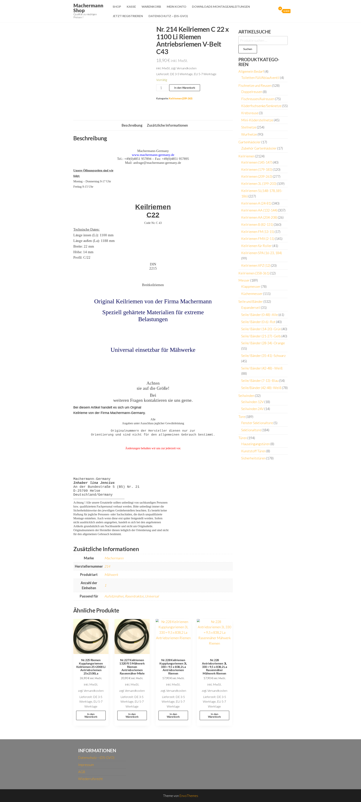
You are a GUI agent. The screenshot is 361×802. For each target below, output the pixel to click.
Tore (241, 417)
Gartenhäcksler (249, 142)
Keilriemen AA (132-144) (259, 210)
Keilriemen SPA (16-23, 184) (261, 253)
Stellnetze (248, 127)
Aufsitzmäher (114, 596)
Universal (152, 596)
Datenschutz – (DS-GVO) (168, 16)
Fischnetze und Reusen (255, 85)
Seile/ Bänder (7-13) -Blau (259, 380)
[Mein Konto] (273, 11)
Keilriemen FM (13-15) (257, 232)
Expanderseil (250, 307)
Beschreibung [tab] (132, 125)
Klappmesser (250, 286)
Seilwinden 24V (252, 409)
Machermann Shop (88, 7)
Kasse (131, 6)
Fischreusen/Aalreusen (258, 99)
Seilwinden (246, 395)
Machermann (114, 558)
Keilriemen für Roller (256, 246)
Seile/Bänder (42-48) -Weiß (261, 388)
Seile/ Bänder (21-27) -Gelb (261, 336)
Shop (117, 6)
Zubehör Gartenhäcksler (259, 148)
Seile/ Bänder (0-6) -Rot (258, 322)
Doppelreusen (251, 92)
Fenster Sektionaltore (257, 423)
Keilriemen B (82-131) (257, 224)
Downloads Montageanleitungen (221, 6)
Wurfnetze (249, 134)
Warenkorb (151, 6)
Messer (244, 280)
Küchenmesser (251, 293)
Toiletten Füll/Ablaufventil (260, 78)
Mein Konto (176, 6)
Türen (242, 438)
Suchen (247, 49)
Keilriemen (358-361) (253, 273)
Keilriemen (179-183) (256, 169)
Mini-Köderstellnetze (257, 120)
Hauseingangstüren (255, 444)
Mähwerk (111, 574)
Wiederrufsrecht (90, 779)
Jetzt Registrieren (128, 16)
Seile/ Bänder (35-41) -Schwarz (263, 355)
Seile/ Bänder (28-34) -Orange (263, 343)
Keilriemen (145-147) (256, 162)
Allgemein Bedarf (251, 71)
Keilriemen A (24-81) (256, 203)
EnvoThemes (188, 796)
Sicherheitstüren (253, 458)
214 (107, 566)
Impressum (86, 765)
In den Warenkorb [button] (90, 715)
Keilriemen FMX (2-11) (257, 238)
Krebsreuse (249, 113)
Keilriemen (246, 156)
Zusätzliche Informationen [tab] (167, 125)
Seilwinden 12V (252, 402)
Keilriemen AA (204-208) (259, 217)
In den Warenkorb (184, 87)
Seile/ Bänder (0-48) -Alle (259, 315)
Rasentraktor (134, 596)
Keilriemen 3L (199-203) (258, 183)
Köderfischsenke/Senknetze (261, 106)
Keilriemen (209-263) (180, 98)
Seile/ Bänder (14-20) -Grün (261, 329)
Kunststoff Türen (253, 451)
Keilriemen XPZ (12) (255, 265)
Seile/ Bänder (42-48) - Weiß (262, 368)
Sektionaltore (251, 430)
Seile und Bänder (250, 301)
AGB (81, 772)
